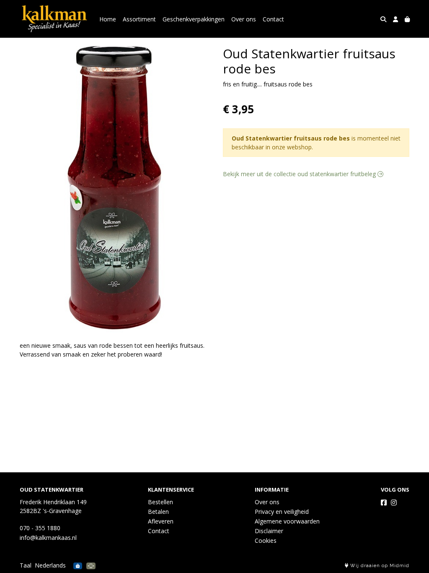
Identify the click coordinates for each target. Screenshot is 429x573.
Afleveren (160, 521)
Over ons (243, 19)
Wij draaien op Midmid (379, 565)
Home (107, 19)
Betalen (158, 512)
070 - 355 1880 (40, 528)
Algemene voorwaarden (287, 521)
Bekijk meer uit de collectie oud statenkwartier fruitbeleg (300, 174)
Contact (273, 19)
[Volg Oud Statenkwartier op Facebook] (384, 502)
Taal (25, 565)
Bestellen (160, 502)
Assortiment (139, 19)
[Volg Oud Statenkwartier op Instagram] (394, 502)
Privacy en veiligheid (282, 512)
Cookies (266, 540)
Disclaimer (269, 531)
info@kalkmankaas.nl (48, 538)
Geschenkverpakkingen (194, 19)
